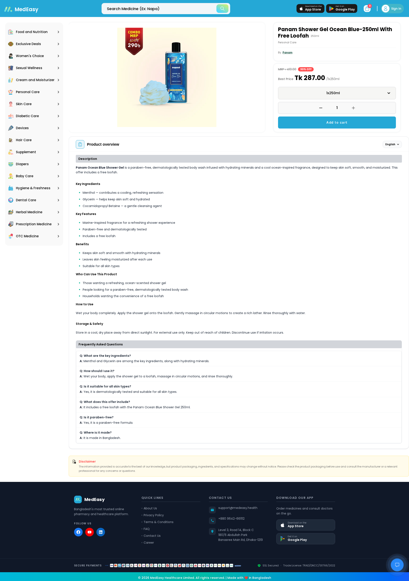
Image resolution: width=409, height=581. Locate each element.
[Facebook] (78, 532)
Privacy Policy (154, 515)
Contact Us (152, 536)
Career (149, 542)
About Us (150, 508)
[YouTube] (89, 532)
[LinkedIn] (100, 532)
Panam (287, 52)
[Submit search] (222, 8)
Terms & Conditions (158, 522)
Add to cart (337, 122)
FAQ (147, 529)
